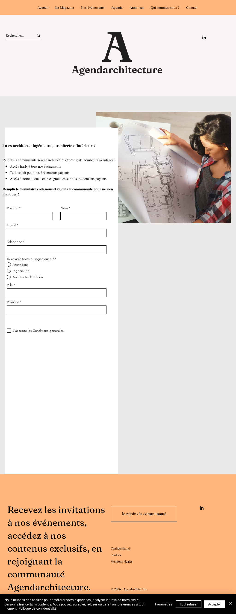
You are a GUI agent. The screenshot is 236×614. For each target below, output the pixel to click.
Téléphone (14, 241)
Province (13, 301)
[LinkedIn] (204, 37)
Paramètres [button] (163, 604)
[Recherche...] (38, 35)
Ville (10, 284)
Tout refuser (189, 604)
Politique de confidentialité (37, 608)
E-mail (11, 225)
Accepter (214, 604)
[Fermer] (230, 604)
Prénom (12, 208)
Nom (64, 208)
